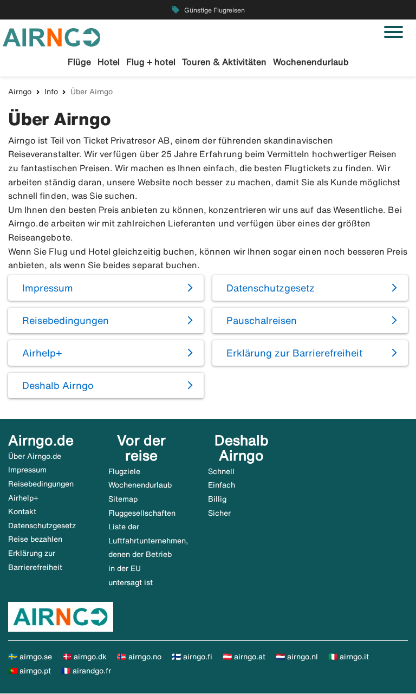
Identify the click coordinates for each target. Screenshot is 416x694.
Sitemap (123, 499)
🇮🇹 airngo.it (348, 656)
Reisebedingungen (65, 320)
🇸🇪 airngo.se (30, 656)
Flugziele (124, 471)
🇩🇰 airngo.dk (84, 656)
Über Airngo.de (34, 456)
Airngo (19, 91)
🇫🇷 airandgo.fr (86, 670)
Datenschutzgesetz (270, 288)
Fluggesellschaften (142, 513)
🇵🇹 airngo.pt (29, 670)
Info (51, 91)
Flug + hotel (151, 61)
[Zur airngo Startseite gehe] (51, 36)
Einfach (221, 485)
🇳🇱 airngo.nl (297, 656)
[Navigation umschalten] (393, 32)
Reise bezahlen (35, 539)
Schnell (221, 471)
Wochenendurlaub (311, 61)
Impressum (47, 288)
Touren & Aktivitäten (224, 61)
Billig (217, 499)
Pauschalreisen (261, 320)
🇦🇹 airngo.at (244, 656)
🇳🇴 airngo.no (139, 656)
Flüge (79, 61)
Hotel (109, 61)
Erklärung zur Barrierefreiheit (294, 353)
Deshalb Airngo (58, 385)
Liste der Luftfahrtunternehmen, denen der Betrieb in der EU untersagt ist (148, 554)
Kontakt (22, 511)
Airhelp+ (42, 353)
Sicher (219, 513)
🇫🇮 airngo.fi (192, 656)
